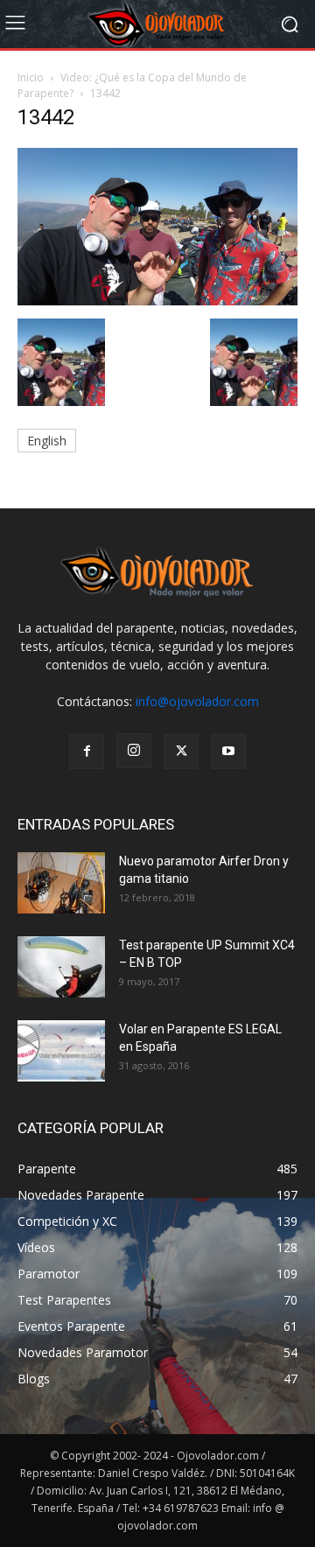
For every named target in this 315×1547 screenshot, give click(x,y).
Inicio (31, 77)
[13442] (158, 300)
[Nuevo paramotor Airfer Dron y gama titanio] (61, 883)
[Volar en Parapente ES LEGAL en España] (61, 1051)
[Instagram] (133, 750)
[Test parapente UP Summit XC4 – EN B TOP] (61, 967)
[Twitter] (181, 751)
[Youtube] (228, 751)
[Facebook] (86, 751)
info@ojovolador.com (197, 701)
